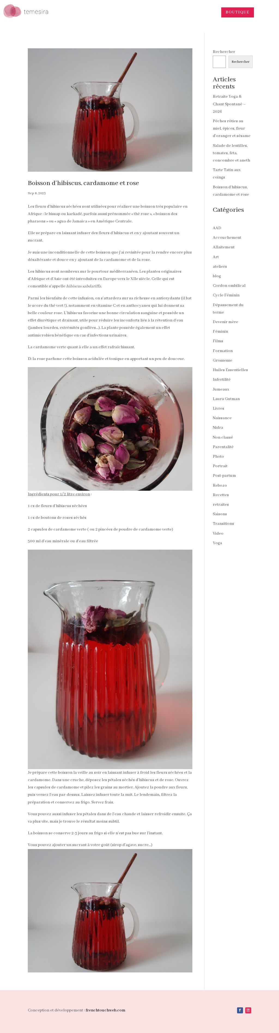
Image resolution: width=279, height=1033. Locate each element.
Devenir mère (225, 322)
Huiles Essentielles (230, 370)
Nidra (218, 427)
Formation (223, 351)
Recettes (221, 495)
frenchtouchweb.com (105, 1010)
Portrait (220, 466)
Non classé (223, 437)
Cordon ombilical (229, 285)
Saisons (220, 514)
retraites (221, 504)
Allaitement (224, 247)
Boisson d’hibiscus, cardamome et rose (83, 183)
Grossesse (222, 360)
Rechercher (224, 51)
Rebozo (220, 485)
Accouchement (227, 237)
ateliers (220, 266)
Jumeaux (221, 389)
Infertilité (222, 379)
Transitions (223, 523)
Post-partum (224, 475)
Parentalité (223, 447)
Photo (218, 456)
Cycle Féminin (226, 295)
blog (217, 276)
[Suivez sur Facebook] (240, 1010)
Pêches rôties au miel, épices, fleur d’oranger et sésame (231, 128)
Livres (218, 408)
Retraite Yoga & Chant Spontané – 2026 (229, 104)
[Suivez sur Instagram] (248, 1010)
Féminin (220, 331)
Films (218, 341)
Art (216, 257)
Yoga (217, 543)
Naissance (222, 418)
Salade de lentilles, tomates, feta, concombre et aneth (231, 153)
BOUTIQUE (238, 12)
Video (218, 533)
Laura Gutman (226, 399)
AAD (217, 228)
